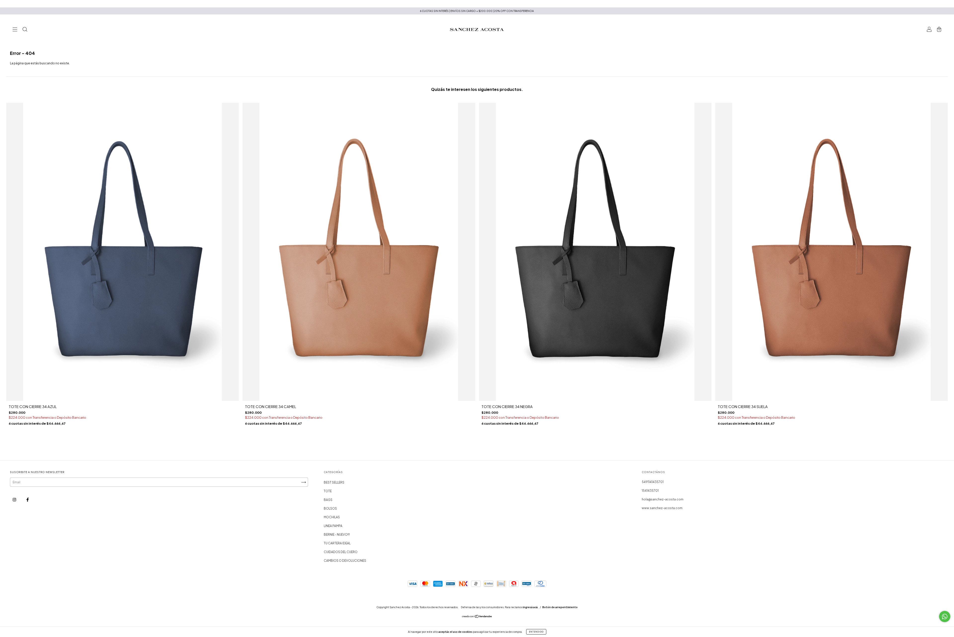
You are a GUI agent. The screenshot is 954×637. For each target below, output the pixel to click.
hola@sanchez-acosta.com (662, 499)
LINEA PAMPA (333, 526)
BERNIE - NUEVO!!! (337, 534)
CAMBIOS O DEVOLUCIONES (345, 560)
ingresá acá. (530, 607)
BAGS (328, 500)
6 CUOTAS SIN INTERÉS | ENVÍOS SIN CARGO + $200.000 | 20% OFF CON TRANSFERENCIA (477, 10)
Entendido (536, 632)
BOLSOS (330, 508)
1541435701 (650, 490)
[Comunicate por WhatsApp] (944, 616)
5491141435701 (653, 482)
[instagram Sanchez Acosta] (14, 499)
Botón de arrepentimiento (560, 607)
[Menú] (14, 30)
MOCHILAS (332, 517)
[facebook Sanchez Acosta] (27, 499)
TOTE (328, 491)
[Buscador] (24, 30)
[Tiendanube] (477, 617)
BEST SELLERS (334, 482)
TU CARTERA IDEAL (337, 543)
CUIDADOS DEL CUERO (341, 552)
